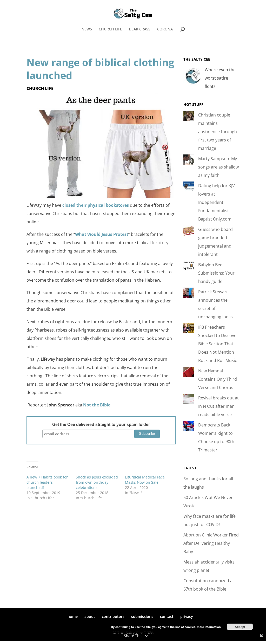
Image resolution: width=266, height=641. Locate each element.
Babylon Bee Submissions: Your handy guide (216, 273)
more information (209, 627)
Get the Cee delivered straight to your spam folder (101, 424)
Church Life (40, 88)
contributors (113, 616)
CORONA (165, 29)
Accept (240, 626)
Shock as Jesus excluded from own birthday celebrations (97, 482)
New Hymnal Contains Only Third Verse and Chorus (217, 379)
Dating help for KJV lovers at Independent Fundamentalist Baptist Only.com (216, 202)
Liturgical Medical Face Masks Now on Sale (145, 480)
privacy (186, 616)
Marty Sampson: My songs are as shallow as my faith (218, 167)
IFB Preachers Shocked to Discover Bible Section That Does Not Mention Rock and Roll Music (218, 343)
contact (167, 616)
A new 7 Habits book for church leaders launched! (47, 482)
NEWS (87, 29)
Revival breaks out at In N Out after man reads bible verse (218, 406)
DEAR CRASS (139, 29)
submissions (142, 616)
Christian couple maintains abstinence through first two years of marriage (217, 131)
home (73, 616)
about (89, 616)
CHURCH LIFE (110, 29)
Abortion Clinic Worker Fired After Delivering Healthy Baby (211, 543)
